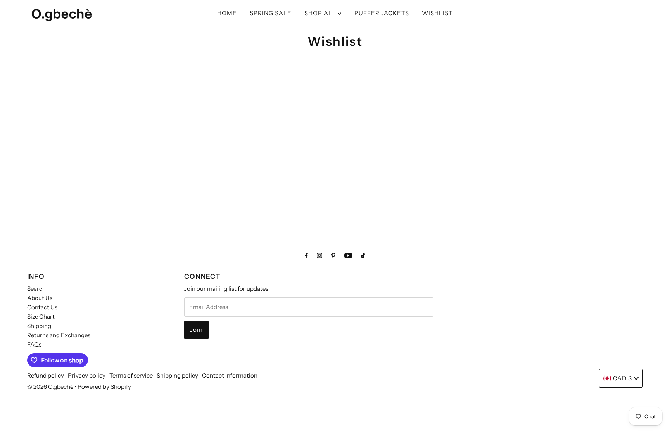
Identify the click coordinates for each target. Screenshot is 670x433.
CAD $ (622, 378)
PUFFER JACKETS (381, 13)
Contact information (229, 375)
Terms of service (131, 375)
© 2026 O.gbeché (50, 386)
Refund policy (45, 375)
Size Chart (41, 316)
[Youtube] (348, 255)
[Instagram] (319, 255)
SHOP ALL (321, 13)
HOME (227, 13)
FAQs (34, 344)
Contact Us (42, 307)
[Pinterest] (333, 255)
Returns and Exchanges (58, 335)
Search (36, 288)
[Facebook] (306, 255)
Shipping (39, 325)
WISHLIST (437, 13)
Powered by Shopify (104, 386)
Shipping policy (177, 375)
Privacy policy (86, 375)
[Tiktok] (363, 255)
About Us (39, 298)
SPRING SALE (271, 13)
